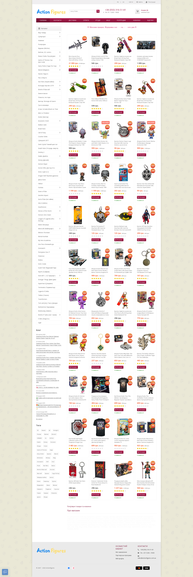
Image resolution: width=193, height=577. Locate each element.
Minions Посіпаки (44, 232)
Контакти (57, 20)
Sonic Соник (42, 264)
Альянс (44, 430)
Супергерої (42, 36)
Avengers (55, 430)
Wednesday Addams (44, 311)
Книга (38, 481)
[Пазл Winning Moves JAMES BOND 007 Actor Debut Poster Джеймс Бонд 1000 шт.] (78, 257)
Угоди (97, 20)
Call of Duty (42, 133)
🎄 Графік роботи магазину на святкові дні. (48, 399)
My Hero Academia (44, 240)
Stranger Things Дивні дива (47, 280)
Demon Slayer (42, 164)
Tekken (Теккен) (43, 295)
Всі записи (39, 419)
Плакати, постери (44, 97)
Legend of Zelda (43, 291)
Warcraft (39, 473)
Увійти (140, 2)
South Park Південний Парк (47, 268)
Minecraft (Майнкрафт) (46, 229)
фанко (39, 497)
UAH (130, 2)
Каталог (44, 28)
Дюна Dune (42, 180)
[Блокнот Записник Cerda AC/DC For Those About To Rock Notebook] (100, 470)
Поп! (53, 461)
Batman (46, 434)
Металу (48, 458)
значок (51, 477)
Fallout (40, 184)
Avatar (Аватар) (43, 117)
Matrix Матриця (43, 225)
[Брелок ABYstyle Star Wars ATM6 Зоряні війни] (78, 470)
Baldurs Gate (42, 125)
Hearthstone (42, 207)
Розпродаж (121, 20)
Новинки (136, 20)
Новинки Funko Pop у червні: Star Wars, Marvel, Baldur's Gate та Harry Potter (48, 358)
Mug (54, 458)
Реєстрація (151, 2)
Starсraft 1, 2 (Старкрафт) (46, 276)
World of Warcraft (44, 89)
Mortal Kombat (43, 236)
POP (47, 461)
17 (80, 66)
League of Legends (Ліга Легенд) (46, 220)
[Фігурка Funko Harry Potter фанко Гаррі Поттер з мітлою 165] (123, 87)
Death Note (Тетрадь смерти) (48, 148)
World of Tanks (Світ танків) (47, 315)
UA (123, 2)
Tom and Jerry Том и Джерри (47, 303)
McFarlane (40, 458)
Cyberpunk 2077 (43, 140)
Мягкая (55, 485)
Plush (38, 465)
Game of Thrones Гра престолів (45, 61)
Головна (43, 20)
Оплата (86, 20)
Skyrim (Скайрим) (44, 272)
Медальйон (40, 485)
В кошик (74, 70)
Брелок (49, 454)
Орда (51, 450)
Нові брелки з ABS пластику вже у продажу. (47, 372)
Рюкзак (39, 434)
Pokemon (41, 256)
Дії (49, 430)
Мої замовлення (121, 552)
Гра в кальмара (43, 105)
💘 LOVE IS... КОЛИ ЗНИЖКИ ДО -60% (47, 387)
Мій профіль (120, 559)
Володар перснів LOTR (46, 86)
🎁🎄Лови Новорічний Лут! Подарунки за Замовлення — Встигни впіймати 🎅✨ (48, 406)
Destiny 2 (41, 152)
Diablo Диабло (43, 156)
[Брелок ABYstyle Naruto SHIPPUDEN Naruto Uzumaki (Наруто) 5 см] (78, 215)
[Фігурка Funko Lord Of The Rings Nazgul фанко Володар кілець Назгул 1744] (100, 45)
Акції (108, 20)
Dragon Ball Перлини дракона (48, 176)
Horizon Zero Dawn (44, 215)
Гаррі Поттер (55, 473)
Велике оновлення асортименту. (46, 393)
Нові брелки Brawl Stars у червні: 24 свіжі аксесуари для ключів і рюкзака (48, 351)
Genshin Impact (43, 195)
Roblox (40, 260)
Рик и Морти (42, 78)
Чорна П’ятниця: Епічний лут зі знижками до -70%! (46, 414)
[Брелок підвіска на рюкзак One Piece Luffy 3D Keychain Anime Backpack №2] (123, 300)
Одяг (39, 323)
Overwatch (41, 248)
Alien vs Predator (43, 113)
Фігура (39, 446)
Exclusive (53, 442)
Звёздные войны (41, 477)
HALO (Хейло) (42, 203)
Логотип (52, 469)
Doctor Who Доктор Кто (46, 168)
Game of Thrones (42, 450)
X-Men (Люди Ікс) (43, 319)
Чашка (39, 493)
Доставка (72, 20)
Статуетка (54, 493)
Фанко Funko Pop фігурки (46, 56)
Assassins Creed (43, 121)
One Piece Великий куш (46, 244)
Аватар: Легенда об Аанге (47, 101)
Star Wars (45, 465)
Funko (45, 446)
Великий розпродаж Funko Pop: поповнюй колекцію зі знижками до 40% (47, 380)
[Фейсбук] (69, 568)
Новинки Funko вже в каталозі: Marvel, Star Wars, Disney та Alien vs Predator (48, 365)
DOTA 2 (52, 438)
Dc (45, 438)
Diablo (39, 442)
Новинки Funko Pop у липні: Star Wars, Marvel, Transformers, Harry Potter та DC (48, 344)
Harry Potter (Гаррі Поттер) (47, 66)
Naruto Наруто (43, 74)
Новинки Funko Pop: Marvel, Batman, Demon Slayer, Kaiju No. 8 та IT (47, 337)
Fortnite (40, 187)
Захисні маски (42, 93)
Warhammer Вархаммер (46, 307)
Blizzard (54, 434)
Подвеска (48, 489)
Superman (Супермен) (45, 283)
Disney (45, 442)
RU (118, 2)
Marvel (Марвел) (43, 70)
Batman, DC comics (44, 52)
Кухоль (54, 481)
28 (80, 448)
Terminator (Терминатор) (46, 287)
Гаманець (46, 481)
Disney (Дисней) (43, 160)
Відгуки (150, 20)
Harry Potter (40, 454)
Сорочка (56, 489)
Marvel (56, 454)
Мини (48, 485)
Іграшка (46, 493)
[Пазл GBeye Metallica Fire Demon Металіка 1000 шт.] (100, 87)
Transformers (42, 299)
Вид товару (42, 33)
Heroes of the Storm (45, 211)
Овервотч (40, 489)
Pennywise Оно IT (44, 252)
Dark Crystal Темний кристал (47, 144)
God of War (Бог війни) (45, 199)
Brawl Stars (42, 129)
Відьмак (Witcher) (44, 48)
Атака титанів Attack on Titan (48, 109)
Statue (53, 465)
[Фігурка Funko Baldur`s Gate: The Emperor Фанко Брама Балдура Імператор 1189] (78, 130)
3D (37, 430)
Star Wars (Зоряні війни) (46, 82)
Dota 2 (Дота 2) (43, 172)
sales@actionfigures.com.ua (147, 558)
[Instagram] (73, 568)
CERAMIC (39, 438)
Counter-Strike (42, 136)
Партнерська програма (123, 555)
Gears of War (42, 191)
